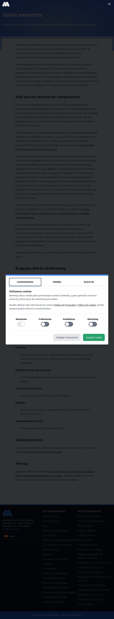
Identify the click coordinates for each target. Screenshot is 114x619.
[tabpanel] (57, 310)
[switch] (21, 324)
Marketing (92, 319)
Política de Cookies (87, 305)
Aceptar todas (94, 337)
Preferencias (45, 319)
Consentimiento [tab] (25, 281)
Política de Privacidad (65, 305)
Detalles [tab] (57, 281)
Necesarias (21, 319)
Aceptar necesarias (67, 337)
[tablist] (57, 282)
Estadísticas (69, 319)
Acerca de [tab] (89, 281)
